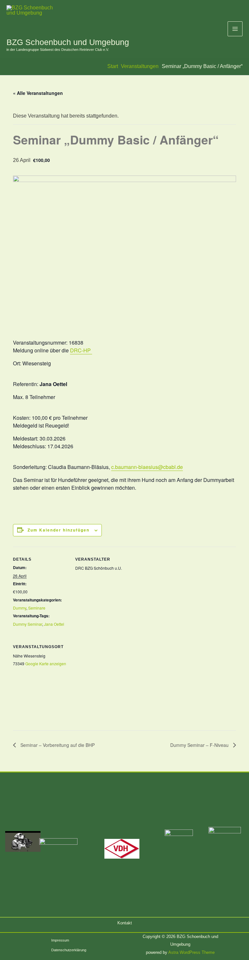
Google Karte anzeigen (45, 663)
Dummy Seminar (27, 624)
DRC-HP (81, 350)
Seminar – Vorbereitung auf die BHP (57, 745)
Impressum (60, 940)
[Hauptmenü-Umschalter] (235, 28)
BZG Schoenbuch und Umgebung (67, 42)
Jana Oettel (54, 624)
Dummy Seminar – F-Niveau (200, 745)
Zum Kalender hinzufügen (58, 530)
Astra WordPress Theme (191, 952)
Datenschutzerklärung (68, 950)
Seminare (36, 608)
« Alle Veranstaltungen (38, 93)
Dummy (19, 608)
